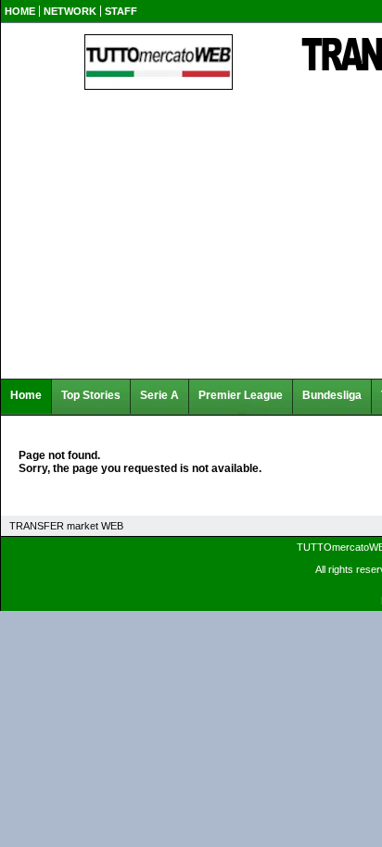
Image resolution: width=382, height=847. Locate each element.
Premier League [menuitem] (240, 395)
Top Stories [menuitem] (91, 395)
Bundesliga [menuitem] (332, 395)
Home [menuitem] (26, 395)
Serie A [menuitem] (159, 395)
